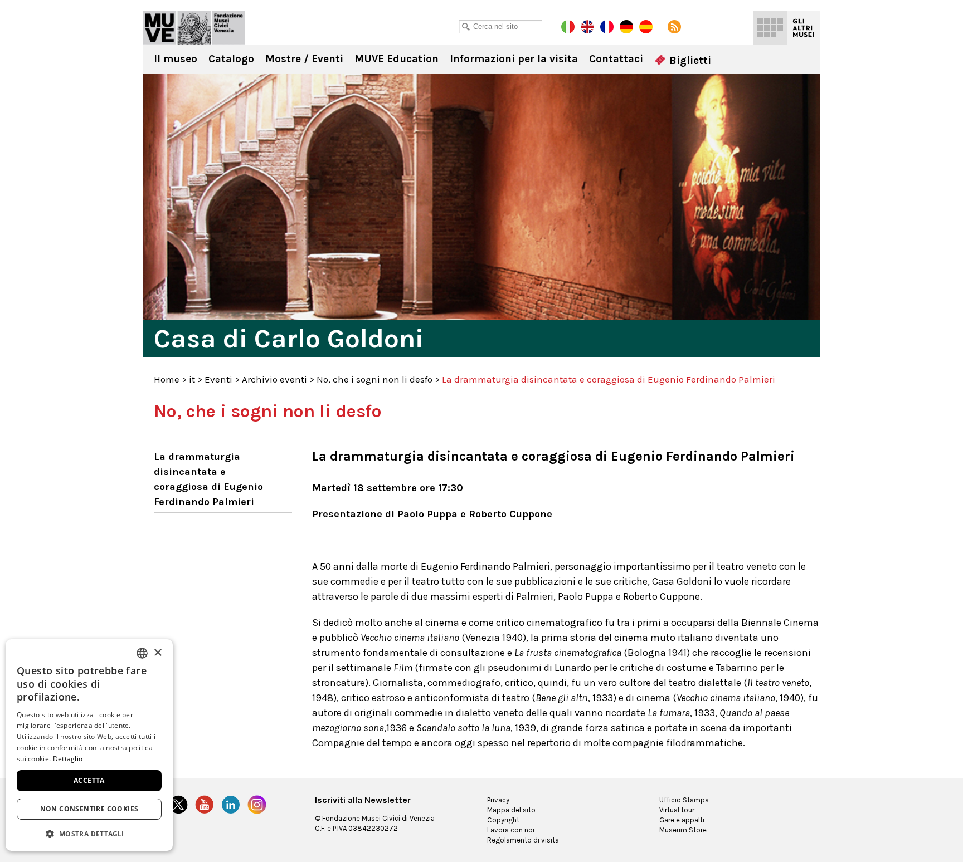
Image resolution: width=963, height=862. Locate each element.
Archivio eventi (274, 379)
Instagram (256, 804)
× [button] (157, 653)
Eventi (218, 379)
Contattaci (616, 59)
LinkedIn (230, 804)
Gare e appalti (681, 820)
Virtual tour (676, 810)
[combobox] (142, 653)
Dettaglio (68, 758)
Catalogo (231, 59)
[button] (89, 833)
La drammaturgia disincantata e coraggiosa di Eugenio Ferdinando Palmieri (208, 479)
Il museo (175, 59)
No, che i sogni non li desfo (374, 379)
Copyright (503, 820)
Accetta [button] (89, 780)
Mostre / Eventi (304, 59)
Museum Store (683, 830)
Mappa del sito (511, 810)
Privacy (498, 800)
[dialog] (89, 745)
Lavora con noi (510, 830)
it (192, 379)
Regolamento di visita (523, 840)
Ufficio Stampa (684, 800)
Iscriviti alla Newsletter (363, 800)
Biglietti (689, 61)
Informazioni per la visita (514, 59)
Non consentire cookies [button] (89, 809)
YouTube (204, 804)
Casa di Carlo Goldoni (194, 28)
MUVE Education (396, 59)
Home (166, 379)
